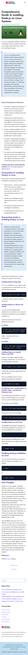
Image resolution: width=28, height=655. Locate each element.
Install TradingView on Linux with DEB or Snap (13, 596)
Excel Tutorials (5, 621)
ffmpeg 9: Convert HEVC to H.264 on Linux (12, 601)
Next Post (14, 569)
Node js (8, 559)
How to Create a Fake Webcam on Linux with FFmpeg (13, 593)
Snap (4, 285)
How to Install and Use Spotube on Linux (12, 589)
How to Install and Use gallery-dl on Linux (12, 598)
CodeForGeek (5, 614)
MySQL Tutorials (6, 619)
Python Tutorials (6, 609)
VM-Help (4, 617)
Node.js (6, 55)
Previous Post (14, 565)
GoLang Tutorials (6, 612)
